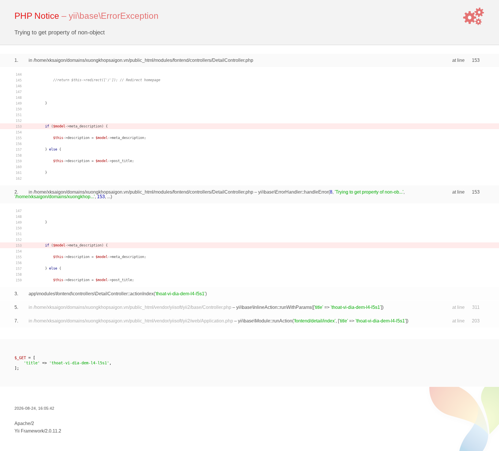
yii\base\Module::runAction (265, 320)
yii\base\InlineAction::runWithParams (274, 307)
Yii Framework (29, 430)
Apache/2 (24, 423)
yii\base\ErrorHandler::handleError (293, 192)
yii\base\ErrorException (114, 16)
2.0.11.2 (53, 430)
